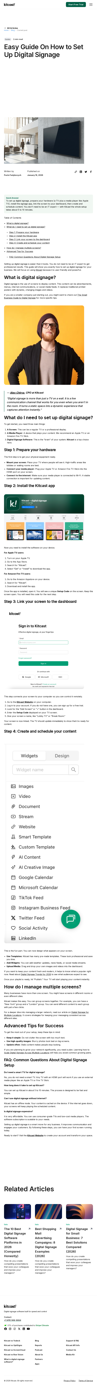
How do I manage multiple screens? (24, 248)
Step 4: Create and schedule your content (29, 243)
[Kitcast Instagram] (10, 1328)
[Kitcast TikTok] (14, 1328)
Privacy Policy (70, 1381)
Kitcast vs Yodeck (12, 1341)
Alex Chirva (17, 392)
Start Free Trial (75, 4)
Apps (37, 1364)
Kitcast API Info (73, 1345)
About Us (39, 1355)
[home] (10, 4)
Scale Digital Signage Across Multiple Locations (26, 1052)
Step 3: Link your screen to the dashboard (29, 239)
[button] (90, 5)
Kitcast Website (25, 702)
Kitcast (39, 270)
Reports (38, 1345)
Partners (39, 1359)
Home (6, 30)
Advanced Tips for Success (20, 251)
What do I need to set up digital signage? (26, 227)
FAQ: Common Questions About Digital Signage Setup (34, 257)
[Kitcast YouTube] (28, 1328)
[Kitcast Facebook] (5, 1328)
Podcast (38, 1350)
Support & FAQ (72, 1341)
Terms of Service (86, 1381)
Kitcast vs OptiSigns (13, 1345)
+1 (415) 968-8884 (12, 1320)
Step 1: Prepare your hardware (24, 232)
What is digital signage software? (14, 1360)
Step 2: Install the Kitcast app (23, 236)
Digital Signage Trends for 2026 (36, 974)
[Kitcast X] (19, 1328)
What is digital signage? (18, 223)
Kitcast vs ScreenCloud (14, 1350)
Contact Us (71, 1350)
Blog (13, 30)
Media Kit (70, 1355)
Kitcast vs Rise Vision (13, 1355)
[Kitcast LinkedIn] (23, 1328)
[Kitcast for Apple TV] (10, 1306)
